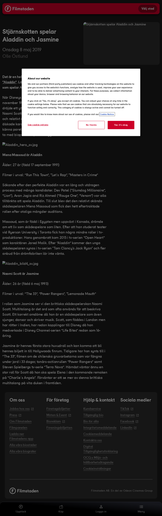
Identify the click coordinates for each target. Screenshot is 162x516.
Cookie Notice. (107, 114)
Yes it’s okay (121, 125)
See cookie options (38, 124)
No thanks (91, 125)
